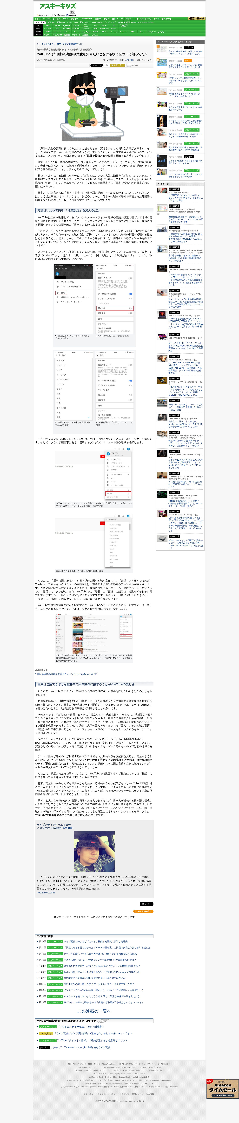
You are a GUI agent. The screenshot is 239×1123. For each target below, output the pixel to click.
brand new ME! (132, 1074)
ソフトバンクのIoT (152, 32)
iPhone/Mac (87, 19)
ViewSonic (104, 29)
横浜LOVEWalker (96, 1087)
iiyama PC (110, 1067)
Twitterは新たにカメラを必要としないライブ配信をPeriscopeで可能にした (102, 972)
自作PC (115, 19)
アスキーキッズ (59, 6)
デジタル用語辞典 (115, 1083)
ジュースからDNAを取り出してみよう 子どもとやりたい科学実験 (185, 175)
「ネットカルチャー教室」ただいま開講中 (58, 44)
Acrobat (57, 32)
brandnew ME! (85, 35)
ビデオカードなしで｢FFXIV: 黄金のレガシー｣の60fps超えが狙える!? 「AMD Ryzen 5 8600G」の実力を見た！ (185, 544)
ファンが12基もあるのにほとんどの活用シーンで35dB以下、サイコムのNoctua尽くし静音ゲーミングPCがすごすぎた (185, 464)
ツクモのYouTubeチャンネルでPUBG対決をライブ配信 (80, 1047)
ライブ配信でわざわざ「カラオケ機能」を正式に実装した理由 (96, 941)
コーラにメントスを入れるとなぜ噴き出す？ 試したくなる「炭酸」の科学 (185, 122)
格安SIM (51, 22)
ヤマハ (132, 32)
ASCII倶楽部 (196, 18)
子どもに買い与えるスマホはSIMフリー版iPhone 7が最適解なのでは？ (100, 959)
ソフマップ (76, 35)
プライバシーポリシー (109, 1094)
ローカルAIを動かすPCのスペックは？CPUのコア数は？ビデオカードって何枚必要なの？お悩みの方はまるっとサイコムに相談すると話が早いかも (185, 280)
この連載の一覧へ (94, 1011)
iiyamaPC (66, 26)
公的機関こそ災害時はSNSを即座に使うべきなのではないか (94, 978)
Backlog (114, 32)
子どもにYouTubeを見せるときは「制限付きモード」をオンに (185, 162)
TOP (70, 1064)
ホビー (107, 19)
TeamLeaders (97, 22)
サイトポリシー (90, 1094)
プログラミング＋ (127, 1080)
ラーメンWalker (67, 1087)
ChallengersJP (148, 22)
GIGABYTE (76, 29)
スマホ (136, 19)
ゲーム (156, 19)
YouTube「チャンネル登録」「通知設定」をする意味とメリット (92, 1040)
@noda (129, 60)
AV (122, 19)
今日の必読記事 (90, 1083)
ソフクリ (161, 32)
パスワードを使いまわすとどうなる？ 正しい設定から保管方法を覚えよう (102, 996)
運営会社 (125, 1094)
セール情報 (166, 19)
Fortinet (123, 32)
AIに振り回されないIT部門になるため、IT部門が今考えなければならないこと (185, 484)
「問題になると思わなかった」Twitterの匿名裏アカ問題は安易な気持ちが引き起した (107, 947)
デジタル (75, 19)
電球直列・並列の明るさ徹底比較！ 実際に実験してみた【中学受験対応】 (185, 148)
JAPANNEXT (67, 35)
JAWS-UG (87, 1070)
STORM (158, 1067)
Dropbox (95, 32)
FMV (48, 26)
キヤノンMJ (57, 35)
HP (114, 26)
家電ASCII (61, 22)
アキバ (128, 19)
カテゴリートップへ (143, 911)
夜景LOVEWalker (126, 1087)
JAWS (48, 32)
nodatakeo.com (46, 892)
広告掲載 (150, 1094)
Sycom (76, 26)
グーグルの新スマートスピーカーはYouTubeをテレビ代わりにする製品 (100, 953)
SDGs (120, 22)
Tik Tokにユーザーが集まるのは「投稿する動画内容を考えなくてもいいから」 (104, 1002)
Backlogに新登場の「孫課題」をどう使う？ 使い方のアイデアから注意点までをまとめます (185, 219)
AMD (57, 29)
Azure (76, 32)
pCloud (95, 35)
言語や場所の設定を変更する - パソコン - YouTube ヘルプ (67, 674)
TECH (65, 19)
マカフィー (48, 35)
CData (104, 32)
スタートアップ (145, 19)
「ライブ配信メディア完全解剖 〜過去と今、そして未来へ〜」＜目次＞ (93, 1033)
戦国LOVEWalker (171, 1087)
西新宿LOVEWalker (111, 1087)
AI (44, 19)
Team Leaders (114, 1080)
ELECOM (47, 29)
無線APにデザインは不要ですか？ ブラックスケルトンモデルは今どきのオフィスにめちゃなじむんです (185, 443)
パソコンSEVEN (85, 25)
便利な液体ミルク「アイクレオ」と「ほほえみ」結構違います (184, 95)
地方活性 (127, 22)
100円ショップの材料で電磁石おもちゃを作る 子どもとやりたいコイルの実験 (185, 80)
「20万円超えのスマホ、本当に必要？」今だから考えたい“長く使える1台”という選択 (185, 198)
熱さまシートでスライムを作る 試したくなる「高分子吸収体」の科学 (185, 135)
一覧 (106, 65)
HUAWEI (95, 29)
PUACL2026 (136, 22)
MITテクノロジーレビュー (143, 1083)
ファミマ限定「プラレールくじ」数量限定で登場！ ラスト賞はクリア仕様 (185, 66)
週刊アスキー (85, 22)
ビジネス (56, 19)
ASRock (85, 29)
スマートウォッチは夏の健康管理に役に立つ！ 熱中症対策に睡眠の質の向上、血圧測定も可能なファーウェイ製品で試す (185, 303)
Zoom (142, 32)
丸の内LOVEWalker (156, 1087)
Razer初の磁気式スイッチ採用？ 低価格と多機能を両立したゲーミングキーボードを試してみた (185, 503)
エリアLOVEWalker (81, 1087)
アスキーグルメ (72, 22)
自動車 (98, 19)
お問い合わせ (138, 1094)
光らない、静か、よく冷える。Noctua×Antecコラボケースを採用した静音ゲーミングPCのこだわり (185, 424)
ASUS (104, 26)
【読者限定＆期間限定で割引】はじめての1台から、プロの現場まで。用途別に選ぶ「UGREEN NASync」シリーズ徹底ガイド (185, 237)
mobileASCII (128, 1083)
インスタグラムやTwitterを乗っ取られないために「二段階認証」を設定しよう (104, 990)
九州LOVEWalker (140, 1087)
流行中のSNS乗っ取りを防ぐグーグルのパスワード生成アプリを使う (99, 984)
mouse (57, 26)
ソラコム (85, 32)
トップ (37, 19)
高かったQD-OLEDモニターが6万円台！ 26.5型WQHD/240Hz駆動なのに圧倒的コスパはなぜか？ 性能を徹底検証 (185, 347)
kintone (67, 32)
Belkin (113, 29)
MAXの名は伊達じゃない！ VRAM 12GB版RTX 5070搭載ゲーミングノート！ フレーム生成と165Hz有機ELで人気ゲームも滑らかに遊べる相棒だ (185, 323)
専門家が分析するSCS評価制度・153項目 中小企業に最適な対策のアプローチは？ (184, 258)
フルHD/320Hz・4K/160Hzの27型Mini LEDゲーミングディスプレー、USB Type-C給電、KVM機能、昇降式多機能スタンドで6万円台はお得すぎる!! (185, 367)
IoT (48, 19)
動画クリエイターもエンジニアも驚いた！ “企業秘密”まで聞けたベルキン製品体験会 (185, 407)
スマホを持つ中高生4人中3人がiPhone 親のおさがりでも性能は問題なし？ (102, 966)
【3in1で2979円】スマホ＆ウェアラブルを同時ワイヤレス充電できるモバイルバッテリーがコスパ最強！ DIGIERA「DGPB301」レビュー (185, 391)
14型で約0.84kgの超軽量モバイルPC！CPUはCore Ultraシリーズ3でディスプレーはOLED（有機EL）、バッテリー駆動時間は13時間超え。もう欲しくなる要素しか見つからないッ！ (185, 524)
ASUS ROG (67, 29)
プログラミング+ (110, 22)
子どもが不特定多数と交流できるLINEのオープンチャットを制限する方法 (185, 52)
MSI (95, 26)
